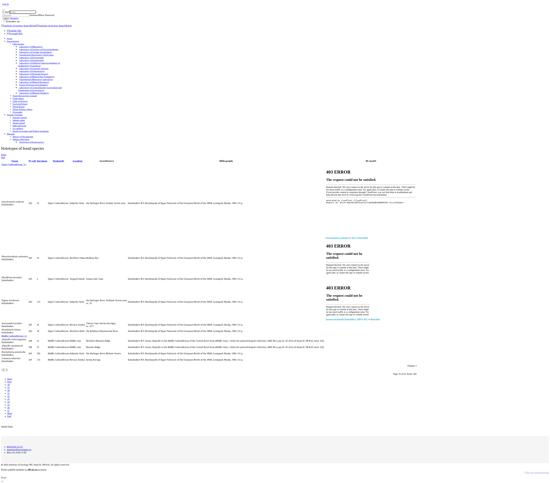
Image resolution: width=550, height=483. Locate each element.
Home (9, 38)
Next (9, 413)
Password (34, 15)
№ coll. (32, 160)
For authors (18, 128)
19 (8, 387)
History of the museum (23, 136)
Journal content (20, 117)
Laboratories (18, 44)
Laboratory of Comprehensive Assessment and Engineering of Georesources (40, 89)
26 (8, 407)
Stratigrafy (58, 160)
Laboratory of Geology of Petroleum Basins (38, 49)
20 (8, 390)
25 (8, 404)
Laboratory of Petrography (31, 57)
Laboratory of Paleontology (32, 71)
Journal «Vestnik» (15, 114)
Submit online (19, 120)
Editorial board (19, 125)
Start (9, 378)
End (9, 416)
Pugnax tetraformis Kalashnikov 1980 (343, 319)
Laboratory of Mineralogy (31, 46)
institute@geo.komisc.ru (19, 449)
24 (8, 401)
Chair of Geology (20, 101)
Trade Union (18, 98)
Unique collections (21, 139)
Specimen (42, 160)
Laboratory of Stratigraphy (31, 60)
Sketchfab (363, 237)
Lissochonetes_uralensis (337, 237)
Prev (9, 381)
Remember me (12, 21)
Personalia (17, 112)
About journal (19, 123)
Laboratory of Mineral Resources (34, 82)
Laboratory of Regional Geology (33, 74)
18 (8, 384)
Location (77, 160)
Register (14, 18)
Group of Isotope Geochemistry (33, 84)
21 (8, 393)
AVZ (354, 237)
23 (8, 399)
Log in (6, 4)
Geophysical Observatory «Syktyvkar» (36, 54)
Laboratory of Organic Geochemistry (35, 52)
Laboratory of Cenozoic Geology (34, 68)
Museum (10, 134)
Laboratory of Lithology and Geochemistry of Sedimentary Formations (39, 64)
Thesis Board (18, 106)
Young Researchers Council (25, 95)
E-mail (6, 11)
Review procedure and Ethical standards (31, 131)
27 (8, 410)
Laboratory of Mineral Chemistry (34, 93)
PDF (3, 157)
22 (8, 396)
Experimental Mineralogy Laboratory (36, 79)
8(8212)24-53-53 (15, 446)
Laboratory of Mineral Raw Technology (36, 76)
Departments (13, 41)
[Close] (4, 9)
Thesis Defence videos (22, 109)
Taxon (14, 160)
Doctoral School (20, 104)
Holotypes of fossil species (31, 142)
